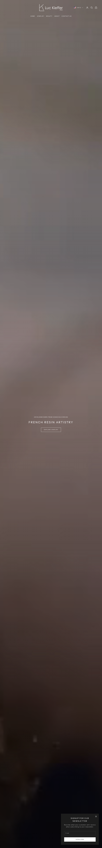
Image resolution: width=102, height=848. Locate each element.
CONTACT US (67, 16)
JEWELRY (40, 16)
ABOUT (57, 16)
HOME (32, 16)
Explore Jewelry (51, 429)
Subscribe (80, 839)
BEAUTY (49, 16)
